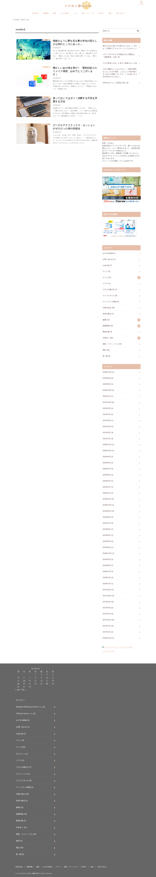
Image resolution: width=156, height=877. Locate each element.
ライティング (23, 774)
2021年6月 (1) (108, 420)
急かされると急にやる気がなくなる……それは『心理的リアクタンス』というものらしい (120, 47)
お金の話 (107, 265)
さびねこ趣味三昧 (32, 873)
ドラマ (106, 283)
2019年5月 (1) (108, 535)
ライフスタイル (110, 295)
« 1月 (17, 690)
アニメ (106, 271)
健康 (54, 13)
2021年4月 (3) (108, 426)
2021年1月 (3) (108, 439)
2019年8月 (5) (108, 517)
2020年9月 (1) (108, 457)
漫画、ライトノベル (88, 13)
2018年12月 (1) (108, 553)
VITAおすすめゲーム (25, 713)
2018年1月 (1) (108, 584)
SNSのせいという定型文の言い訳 (115, 83)
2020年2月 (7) (108, 487)
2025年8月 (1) (108, 384)
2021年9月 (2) (108, 408)
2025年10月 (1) (108, 372)
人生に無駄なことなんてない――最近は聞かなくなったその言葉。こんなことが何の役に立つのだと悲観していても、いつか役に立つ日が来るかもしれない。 (120, 73)
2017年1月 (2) (108, 632)
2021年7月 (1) (108, 414)
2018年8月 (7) (108, 565)
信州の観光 (108, 314)
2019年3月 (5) (108, 541)
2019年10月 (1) (108, 505)
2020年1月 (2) (108, 493)
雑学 (19, 841)
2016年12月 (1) (108, 638)
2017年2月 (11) (108, 626)
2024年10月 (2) (108, 390)
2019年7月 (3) (108, 523)
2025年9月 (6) (108, 378)
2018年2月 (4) (108, 577)
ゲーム (75, 13)
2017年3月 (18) (108, 620)
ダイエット (22, 754)
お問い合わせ (120, 13)
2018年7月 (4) (108, 571)
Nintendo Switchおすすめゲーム (30, 707)
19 (18, 684)
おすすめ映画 (64, 13)
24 (47, 684)
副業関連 (46, 13)
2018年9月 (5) (108, 559)
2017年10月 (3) (108, 596)
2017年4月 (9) (108, 614)
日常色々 (101, 13)
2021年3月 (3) (108, 432)
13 (24, 681)
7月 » (23, 690)
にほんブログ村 (108, 651)
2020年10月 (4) (108, 451)
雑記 (110, 13)
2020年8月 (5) (108, 463)
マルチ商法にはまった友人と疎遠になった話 (120, 63)
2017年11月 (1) (108, 590)
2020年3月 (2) (108, 481)
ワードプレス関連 (111, 302)
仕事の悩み (35, 13)
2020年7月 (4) (108, 469)
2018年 (23, 19)
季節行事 (107, 332)
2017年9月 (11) (108, 602)
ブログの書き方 (110, 289)
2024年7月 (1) (108, 396)
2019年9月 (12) (108, 511)
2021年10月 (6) (108, 402)
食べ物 (106, 356)
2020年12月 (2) (108, 444)
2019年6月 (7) (108, 529)
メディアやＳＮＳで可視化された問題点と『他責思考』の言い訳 (119, 55)
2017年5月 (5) (108, 608)
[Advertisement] (121, 112)
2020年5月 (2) (108, 475)
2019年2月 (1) (108, 547)
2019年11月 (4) (108, 499)
